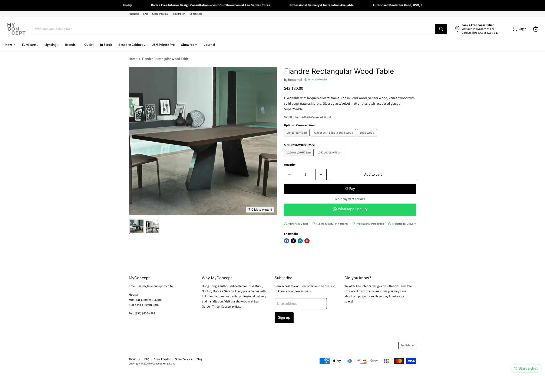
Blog (199, 359)
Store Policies (160, 14)
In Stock (106, 44)
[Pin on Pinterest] (307, 240)
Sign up (284, 317)
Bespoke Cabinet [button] (130, 44)
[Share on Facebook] (286, 240)
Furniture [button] (29, 44)
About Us (134, 14)
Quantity (289, 164)
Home (133, 59)
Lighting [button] (50, 44)
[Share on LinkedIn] (300, 240)
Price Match (178, 14)
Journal (209, 44)
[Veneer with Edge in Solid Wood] (334, 137)
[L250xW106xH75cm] (330, 157)
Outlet (89, 44)
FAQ (145, 14)
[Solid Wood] (367, 137)
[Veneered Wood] (297, 137)
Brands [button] (70, 44)
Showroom (189, 44)
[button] (136, 226)
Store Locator (162, 359)
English (405, 345)
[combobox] (234, 29)
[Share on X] (293, 240)
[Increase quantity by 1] (321, 175)
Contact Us (195, 14)
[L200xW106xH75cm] (299, 157)
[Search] (441, 29)
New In (10, 44)
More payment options (350, 199)
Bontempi (295, 79)
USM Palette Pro (163, 44)
